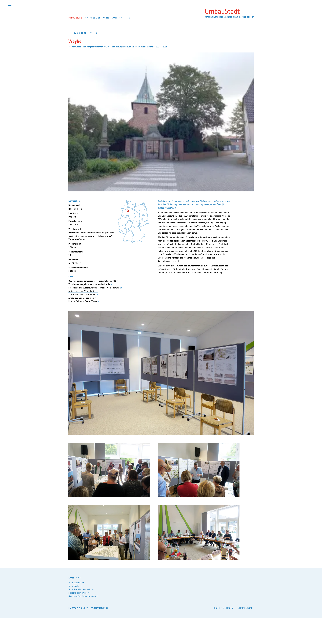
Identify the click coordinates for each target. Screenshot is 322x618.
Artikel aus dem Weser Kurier (82, 291)
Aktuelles (93, 17)
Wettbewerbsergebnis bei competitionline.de (89, 284)
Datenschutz (223, 607)
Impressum (245, 607)
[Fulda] (69, 33)
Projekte (75, 17)
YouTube (98, 608)
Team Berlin (73, 586)
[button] (127, 210)
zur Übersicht (83, 33)
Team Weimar (74, 582)
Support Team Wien (77, 593)
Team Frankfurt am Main (79, 589)
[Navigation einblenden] (10, 7)
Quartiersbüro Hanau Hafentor (82, 596)
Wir (106, 17)
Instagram (76, 608)
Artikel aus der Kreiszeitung (81, 298)
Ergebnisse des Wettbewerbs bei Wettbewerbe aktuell (93, 287)
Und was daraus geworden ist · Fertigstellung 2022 (92, 281)
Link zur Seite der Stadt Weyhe (82, 301)
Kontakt (117, 17)
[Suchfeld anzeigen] (129, 18)
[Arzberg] (96, 33)
